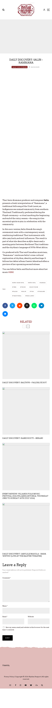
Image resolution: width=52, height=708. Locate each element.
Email (4, 616)
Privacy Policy (9, 677)
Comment (6, 578)
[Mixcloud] (36, 685)
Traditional (17, 295)
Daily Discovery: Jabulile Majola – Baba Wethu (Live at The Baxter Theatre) (24, 555)
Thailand (41, 291)
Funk (14, 287)
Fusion (23, 287)
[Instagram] (20, 685)
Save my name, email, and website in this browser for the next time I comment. (25, 628)
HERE (11, 272)
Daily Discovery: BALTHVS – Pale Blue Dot (24, 382)
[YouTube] (25, 685)
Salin (24, 291)
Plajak (15, 291)
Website (31, 616)
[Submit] (19, 305)
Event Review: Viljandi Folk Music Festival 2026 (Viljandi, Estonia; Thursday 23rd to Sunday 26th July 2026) (25, 496)
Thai (32, 291)
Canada (43, 282)
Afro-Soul (32, 282)
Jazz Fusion (34, 287)
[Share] (5, 305)
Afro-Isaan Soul (18, 282)
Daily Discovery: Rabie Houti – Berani (22, 438)
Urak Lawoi (30, 295)
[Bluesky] (31, 685)
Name (5, 606)
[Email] (27, 305)
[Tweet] (12, 305)
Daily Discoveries (19, 67)
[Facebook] (15, 685)
